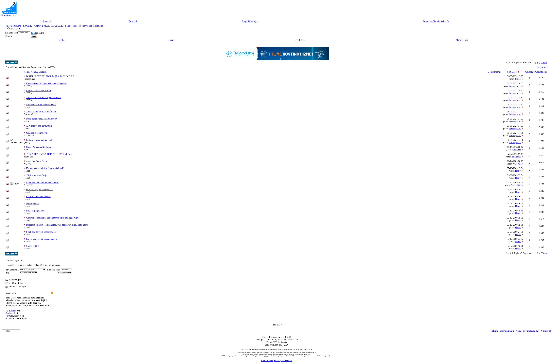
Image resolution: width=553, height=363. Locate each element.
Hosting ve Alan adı (283, 360)
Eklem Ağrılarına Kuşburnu (38, 147)
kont (26, 149)
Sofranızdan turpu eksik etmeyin (41, 104)
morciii (518, 241)
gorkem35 (516, 149)
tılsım (26, 121)
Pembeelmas (29, 79)
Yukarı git (546, 331)
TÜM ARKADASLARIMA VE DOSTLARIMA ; (49, 154)
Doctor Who (29, 114)
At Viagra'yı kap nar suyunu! (39, 126)
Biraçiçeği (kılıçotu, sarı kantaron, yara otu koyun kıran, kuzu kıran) (57, 225)
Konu (26, 72)
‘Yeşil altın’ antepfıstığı (36, 175)
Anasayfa (47, 21)
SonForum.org (507, 331)
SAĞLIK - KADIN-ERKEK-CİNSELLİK (43, 26)
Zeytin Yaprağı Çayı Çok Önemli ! (42, 111)
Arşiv (518, 331)
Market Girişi (462, 40)
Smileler (9, 313)
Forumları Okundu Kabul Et (436, 21)
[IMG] (9, 316)
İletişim (494, 331)
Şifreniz (8, 36)
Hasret (27, 107)
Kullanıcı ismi (11, 32)
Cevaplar (529, 72)
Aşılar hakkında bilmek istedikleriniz (42, 182)
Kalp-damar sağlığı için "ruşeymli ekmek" (45, 168)
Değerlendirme (494, 72)
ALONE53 (29, 135)
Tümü (544, 62)
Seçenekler (542, 67)
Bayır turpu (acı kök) (35, 210)
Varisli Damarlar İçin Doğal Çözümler (43, 97)
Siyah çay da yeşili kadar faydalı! (41, 232)
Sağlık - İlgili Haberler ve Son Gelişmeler (84, 26)
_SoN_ (27, 142)
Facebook (132, 21)
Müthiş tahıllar (32, 203)
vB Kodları (11, 310)
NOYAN (28, 86)
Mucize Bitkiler (33, 246)
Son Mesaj (512, 72)
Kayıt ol (61, 40)
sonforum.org (14, 26)
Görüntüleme (541, 72)
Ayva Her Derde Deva (36, 161)
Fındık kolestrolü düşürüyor (38, 90)
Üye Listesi (300, 40)
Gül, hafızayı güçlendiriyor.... (39, 189)
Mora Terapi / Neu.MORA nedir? (41, 118)
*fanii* (27, 128)
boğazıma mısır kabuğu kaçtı (39, 140)
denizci (518, 79)
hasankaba (28, 156)
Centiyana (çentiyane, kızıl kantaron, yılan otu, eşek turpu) (52, 218)
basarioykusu (515, 86)
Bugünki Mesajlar (250, 21)
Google (171, 40)
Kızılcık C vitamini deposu (38, 196)
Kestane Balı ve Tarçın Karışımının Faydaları (46, 83)
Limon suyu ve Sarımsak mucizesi (41, 239)
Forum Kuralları (531, 331)
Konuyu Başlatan (39, 72)
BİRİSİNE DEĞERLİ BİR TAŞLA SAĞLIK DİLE (50, 76)
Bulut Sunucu (267, 360)
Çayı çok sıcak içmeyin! (37, 133)
